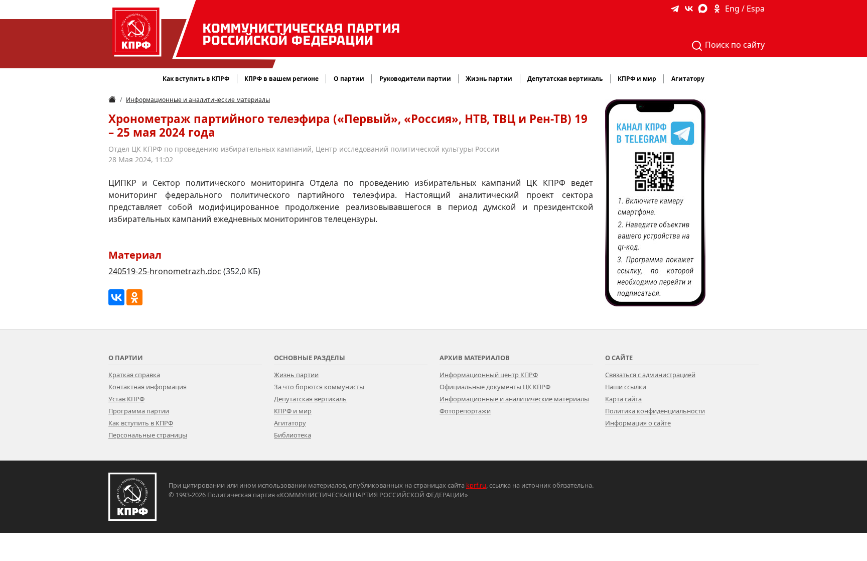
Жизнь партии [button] (489, 78)
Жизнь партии (296, 374)
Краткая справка (134, 374)
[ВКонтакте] (116, 297)
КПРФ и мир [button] (637, 78)
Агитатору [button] (687, 78)
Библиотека (292, 434)
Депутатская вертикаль (310, 398)
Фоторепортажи (465, 410)
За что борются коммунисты (319, 386)
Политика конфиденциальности (655, 410)
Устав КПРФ (126, 398)
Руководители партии (415, 78)
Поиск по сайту (734, 44)
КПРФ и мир (293, 410)
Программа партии (138, 410)
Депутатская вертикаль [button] (565, 78)
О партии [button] (349, 78)
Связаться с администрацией (650, 374)
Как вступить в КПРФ (196, 78)
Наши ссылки (625, 386)
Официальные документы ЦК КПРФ (495, 386)
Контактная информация (147, 386)
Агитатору (290, 422)
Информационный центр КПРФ (489, 374)
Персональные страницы (147, 434)
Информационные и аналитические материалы (198, 99)
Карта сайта (623, 398)
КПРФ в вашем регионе (281, 78)
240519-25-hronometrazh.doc (164, 271)
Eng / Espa (745, 8)
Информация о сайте (638, 422)
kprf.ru (476, 485)
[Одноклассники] (134, 297)
